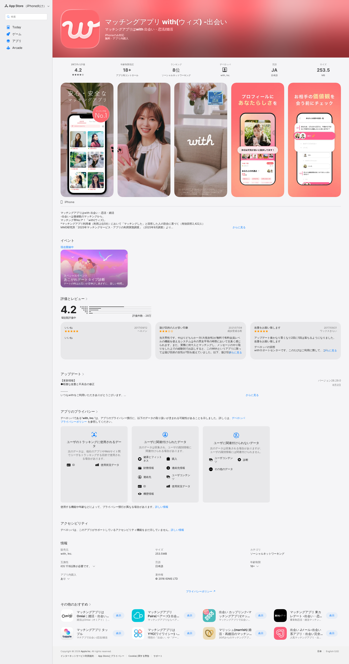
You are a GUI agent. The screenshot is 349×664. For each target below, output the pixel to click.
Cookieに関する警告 (138, 656)
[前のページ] (56, 139)
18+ (252, 566)
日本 (319, 651)
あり (63, 578)
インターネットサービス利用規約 (77, 656)
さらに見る (239, 227)
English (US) (332, 651)
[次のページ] (345, 139)
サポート (157, 656)
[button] (26, 27)
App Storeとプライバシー (111, 656)
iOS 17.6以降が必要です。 (76, 566)
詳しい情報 (161, 506)
